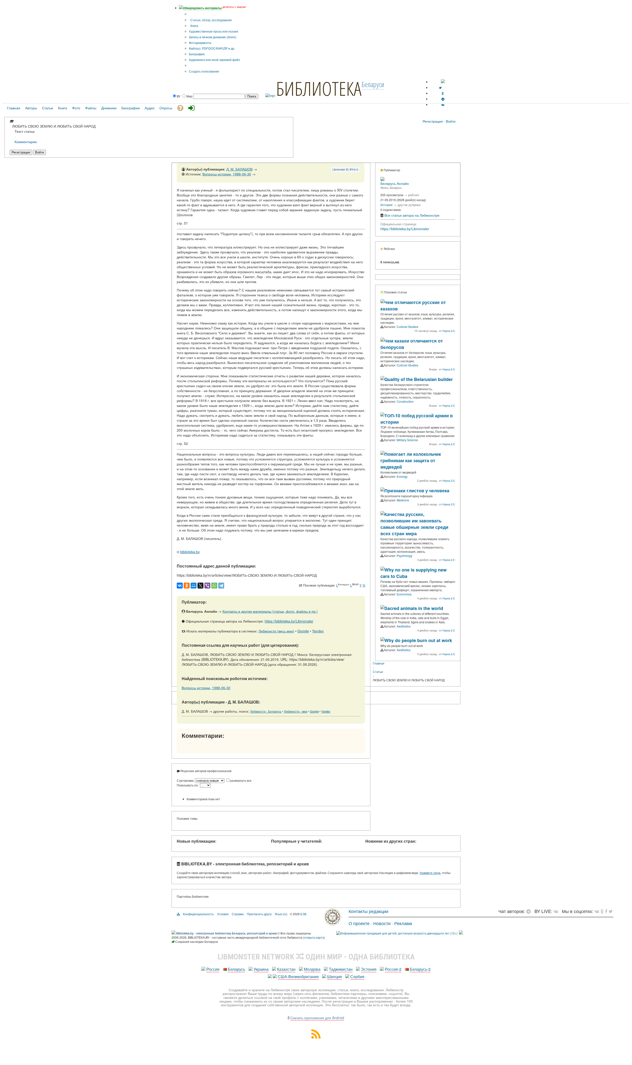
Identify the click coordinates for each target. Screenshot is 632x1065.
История (386, 205)
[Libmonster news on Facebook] (606, 911)
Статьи (378, 671)
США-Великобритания (298, 976)
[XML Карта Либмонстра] (316, 1037)
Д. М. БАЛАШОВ (239, 169)
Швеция (334, 976)
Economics (404, 594)
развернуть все (241, 780)
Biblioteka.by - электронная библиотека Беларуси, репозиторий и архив (226, 933)
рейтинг (413, 194)
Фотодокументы (200, 42)
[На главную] (332, 923)
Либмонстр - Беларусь (265, 711)
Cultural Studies (407, 326)
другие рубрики (408, 204)
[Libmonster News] (611, 911)
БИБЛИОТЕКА (318, 88)
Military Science (407, 440)
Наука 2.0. (448, 331)
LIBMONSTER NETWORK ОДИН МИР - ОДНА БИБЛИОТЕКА (316, 956)
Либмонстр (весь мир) (276, 630)
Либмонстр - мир (295, 711)
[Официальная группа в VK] (442, 104)
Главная (378, 663)
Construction (405, 401)
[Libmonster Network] (396, 933)
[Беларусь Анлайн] (382, 179)
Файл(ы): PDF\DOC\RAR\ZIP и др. (212, 48)
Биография (197, 54)
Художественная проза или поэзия (213, 31)
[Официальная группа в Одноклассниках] (443, 93)
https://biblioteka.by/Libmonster (289, 621)
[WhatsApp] (214, 586)
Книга (194, 25)
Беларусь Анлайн (394, 183)
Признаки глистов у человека (416, 490)
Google (303, 630)
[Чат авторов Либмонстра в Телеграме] (442, 99)
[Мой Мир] (194, 586)
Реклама (403, 923)
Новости (382, 923)
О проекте (359, 923)
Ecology (402, 476)
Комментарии (26, 141)
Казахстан (286, 969)
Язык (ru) (281, 914)
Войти (450, 121)
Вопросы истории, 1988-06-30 (226, 173)
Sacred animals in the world (413, 608)
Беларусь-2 (420, 969)
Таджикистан (341, 969)
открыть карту (314, 937)
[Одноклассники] (187, 586)
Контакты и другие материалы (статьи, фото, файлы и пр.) (270, 611)
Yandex (318, 630)
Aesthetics (404, 626)
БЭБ (303, 914)
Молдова (312, 969)
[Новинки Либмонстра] (602, 911)
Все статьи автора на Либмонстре (411, 215)
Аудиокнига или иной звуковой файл (214, 59)
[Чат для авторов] (529, 911)
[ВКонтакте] (180, 586)
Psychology (404, 555)
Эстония (368, 969)
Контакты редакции (368, 911)
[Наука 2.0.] (382, 302)
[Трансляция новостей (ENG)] (440, 87)
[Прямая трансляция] (557, 911)
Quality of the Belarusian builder (418, 379)
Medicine (403, 500)
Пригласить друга (259, 914)
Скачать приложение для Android (317, 1017)
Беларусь (236, 969)
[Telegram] (221, 586)
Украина (261, 969)
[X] (200, 586)
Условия (223, 914)
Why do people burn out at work (418, 640)
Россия (212, 969)
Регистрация (433, 121)
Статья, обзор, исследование (211, 20)
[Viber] (207, 586)
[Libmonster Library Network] (461, 933)
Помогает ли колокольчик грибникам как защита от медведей (410, 460)
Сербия (357, 976)
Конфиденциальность (198, 914)
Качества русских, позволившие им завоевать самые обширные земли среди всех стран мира (414, 524)
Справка (238, 914)
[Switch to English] (443, 82)
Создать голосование (204, 71)
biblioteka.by (190, 551)
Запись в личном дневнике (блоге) (212, 37)
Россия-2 (393, 969)
